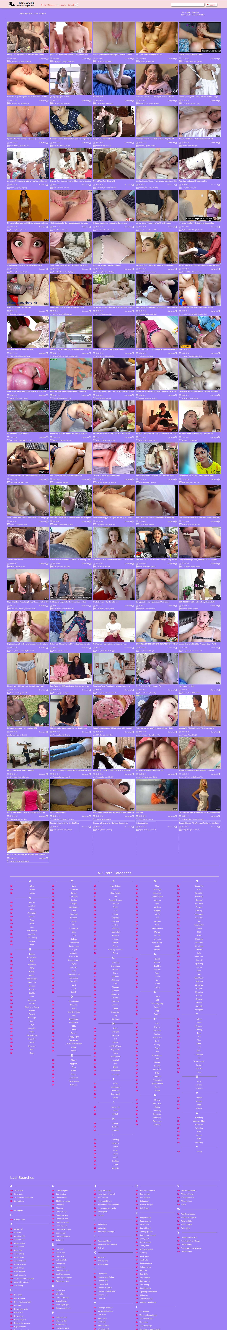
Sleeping (199, 1042)
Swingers (199, 1113)
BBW (97, 735)
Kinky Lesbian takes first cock (190, 939)
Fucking (111, 272)
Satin (199, 992)
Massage (157, 992)
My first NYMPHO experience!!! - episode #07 (196, 434)
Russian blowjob (146, 1308)
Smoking (199, 1049)
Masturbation (157, 1000)
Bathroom (32, 1068)
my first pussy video (57, 812)
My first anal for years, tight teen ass (149, 770)
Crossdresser (73, 1063)
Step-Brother (32, 1138)
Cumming (74, 1081)
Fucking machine (115, 1053)
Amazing (184, 524)
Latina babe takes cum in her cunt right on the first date (27, 896)
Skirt (199, 1035)
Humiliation (115, 1174)
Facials (115, 992)
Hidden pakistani (105, 1304)
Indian (115, 1186)
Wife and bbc (186, 1324)
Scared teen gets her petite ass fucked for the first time (27, 97)
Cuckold (73, 1070)
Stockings (199, 1088)
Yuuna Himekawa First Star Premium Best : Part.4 (68, 939)
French (115, 1045)
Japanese (115, 1210)
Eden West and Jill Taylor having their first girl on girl (69, 686)
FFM (115, 1014)
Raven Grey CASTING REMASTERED (150, 907)
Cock (198, 103)
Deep (73, 1118)
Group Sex (115, 1115)
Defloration (73, 1125)
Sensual (199, 1003)
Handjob (115, 1135)
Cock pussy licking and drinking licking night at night (26, 391)
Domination (73, 1143)
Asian (16, 61)
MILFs (157, 1017)
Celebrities (73, 1010)
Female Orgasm (115, 1003)
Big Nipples (60, 145)
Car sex (74, 996)
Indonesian (115, 1190)
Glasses (115, 1094)
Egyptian (73, 1167)
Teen (199, 1136)
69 (96, 356)
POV (157, 1176)
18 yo (12, 61)
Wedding (199, 1231)
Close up (59, 1311)
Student (199, 1098)
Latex (115, 1250)
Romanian (157, 1221)
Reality (157, 1203)
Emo (74, 1170)
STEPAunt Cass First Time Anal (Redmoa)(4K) (24, 265)
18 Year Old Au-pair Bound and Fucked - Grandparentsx (199, 265)
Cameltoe (74, 992)
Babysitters (32, 1061)
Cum (74, 1074)
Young (199, 1255)
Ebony (73, 1163)
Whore (199, 1238)
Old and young (157, 1106)
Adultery (102, 103)
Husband (115, 1177)
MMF (157, 1028)
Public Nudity (157, 1186)
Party (157, 1151)
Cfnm (156, 230)
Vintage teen (186, 1304)
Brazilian (31, 1131)
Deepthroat (73, 1122)
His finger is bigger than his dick (19, 307)
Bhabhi (59, 398)
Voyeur (199, 1211)
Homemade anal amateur (108, 1308)
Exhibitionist (74, 1184)
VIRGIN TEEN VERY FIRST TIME (191, 55)
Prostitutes (157, 1183)
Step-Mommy (157, 1031)
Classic (74, 1024)
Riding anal (144, 1304)
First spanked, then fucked (146, 918)
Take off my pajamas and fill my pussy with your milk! (113, 728)
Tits (199, 1150)
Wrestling (199, 1245)
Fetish (115, 1010)
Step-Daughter (74, 1115)
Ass (19, 103)
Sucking (199, 1102)
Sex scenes (144, 1327)
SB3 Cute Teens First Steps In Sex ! (149, 55)
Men (157, 1007)
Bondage (152, 608)
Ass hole (24, 693)
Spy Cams (199, 1081)
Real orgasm (145, 1300)
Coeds (194, 651)
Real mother (145, 1297)
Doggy (112, 651)
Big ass (147, 145)
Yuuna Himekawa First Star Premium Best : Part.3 (154, 939)
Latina (115, 1257)
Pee (157, 1155)
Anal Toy (141, 398)
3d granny (18, 1297)
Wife (199, 1242)
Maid (157, 989)
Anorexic (66, 188)
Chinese (73, 1021)
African (102, 314)
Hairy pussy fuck (104, 1293)
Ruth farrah (144, 1311)
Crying (73, 1067)
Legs (115, 1260)
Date (189, 12)
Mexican (157, 1010)
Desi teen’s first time (58, 929)
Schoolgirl (199, 996)
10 (193, 15)
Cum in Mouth (74, 1077)
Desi (69, 398)
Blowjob (141, 61)
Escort (73, 1177)
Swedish (198, 1109)
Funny (115, 1056)
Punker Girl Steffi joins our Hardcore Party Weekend (198, 896)
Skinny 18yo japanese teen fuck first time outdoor (25, 55)
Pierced (157, 1165)
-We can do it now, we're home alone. (106, 476)
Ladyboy (115, 1246)
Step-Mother (157, 1045)
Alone (97, 482)
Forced (115, 1042)
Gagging (115, 1065)
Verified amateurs (188, 1293)
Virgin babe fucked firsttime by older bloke (66, 950)
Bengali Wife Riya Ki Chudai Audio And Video (67, 307)
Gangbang (115, 1069)
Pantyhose (157, 1141)
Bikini (32, 1099)
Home (43, 5)
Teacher (199, 1129)
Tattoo (199, 1125)
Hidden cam (103, 1300)
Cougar (74, 1053)
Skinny (199, 1031)
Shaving (199, 1014)
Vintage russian (187, 1300)
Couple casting (62, 1318)
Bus (31, 1152)
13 (199, 15)
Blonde (59, 230)
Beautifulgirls (109, 61)
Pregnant (157, 1179)
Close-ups (13, 314)
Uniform (199, 1188)
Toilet (199, 1154)
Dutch (73, 1154)
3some (184, 272)
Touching (199, 1157)
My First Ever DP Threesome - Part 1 (149, 686)
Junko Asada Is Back (15, 560)
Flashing (115, 1031)
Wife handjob (186, 1327)
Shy (199, 1024)
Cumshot (153, 861)
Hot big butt (102, 1315)
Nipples (157, 1072)
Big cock (199, 61)
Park (157, 1144)
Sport (199, 1074)
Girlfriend (115, 1083)
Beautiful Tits (196, 524)
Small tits (70, 956)
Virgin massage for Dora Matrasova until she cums (69, 223)
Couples (20, 314)
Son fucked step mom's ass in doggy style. (66, 476)
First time (28, 61)
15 (203, 15)
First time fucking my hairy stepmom (107, 265)
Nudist (157, 1080)
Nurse (157, 1087)
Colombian (109, 735)
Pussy (157, 1194)
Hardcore (115, 1138)
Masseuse (157, 996)
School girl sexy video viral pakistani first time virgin (198, 97)
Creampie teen (62, 1322)
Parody (157, 1148)
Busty (32, 1156)
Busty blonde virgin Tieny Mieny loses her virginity (198, 560)
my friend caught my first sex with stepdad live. (196, 223)
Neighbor (157, 1069)
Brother (104, 440)
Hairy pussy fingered (106, 1297)
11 (194, 15)
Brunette (21, 61)
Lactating (115, 1243)
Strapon (199, 1091)
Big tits (18, 188)
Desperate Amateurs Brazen (104, 139)
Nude (157, 1076)
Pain (157, 1126)
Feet (25, 819)
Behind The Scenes (201, 935)
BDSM (189, 272)
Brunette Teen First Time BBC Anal (20, 349)
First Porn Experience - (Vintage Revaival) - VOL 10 (155, 97)
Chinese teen (61, 1300)
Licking (115, 1267)
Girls (115, 1087)
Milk (157, 1021)
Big (104, 145)
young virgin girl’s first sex (60, 97)
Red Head (157, 1206)
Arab (143, 314)
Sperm (199, 1070)
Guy (115, 1118)
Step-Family (115, 996)
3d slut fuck (19, 1304)
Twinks (199, 1171)
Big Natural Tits (191, 61)
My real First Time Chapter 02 (104, 181)
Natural (157, 1065)
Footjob (115, 1038)
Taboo (199, 1122)
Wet (199, 1235)
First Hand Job (184, 349)
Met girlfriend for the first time (18, 434)
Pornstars (157, 1172)
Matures (157, 1003)
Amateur (60, 103)
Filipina (115, 1017)
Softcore (198, 1053)
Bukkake (31, 1149)
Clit (73, 1028)
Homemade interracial (107, 1311)
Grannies (115, 1108)
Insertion (115, 1194)
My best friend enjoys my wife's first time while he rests (71, 770)
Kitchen (115, 1230)
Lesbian (115, 1264)
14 (201, 15)
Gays (115, 1076)
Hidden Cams (115, 1149)
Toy (199, 1161)
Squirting (199, 1084)
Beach (32, 1078)
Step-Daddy (74, 1104)
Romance (157, 1217)
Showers (199, 1021)
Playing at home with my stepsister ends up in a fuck (69, 918)
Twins (199, 1175)
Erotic (73, 1174)
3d (11, 272)
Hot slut (101, 1318)
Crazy (108, 188)
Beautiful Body (25, 861)
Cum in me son (62, 1325)
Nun (157, 1083)
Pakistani (157, 1133)
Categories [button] (51, 5)
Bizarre (32, 1106)
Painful (157, 1130)
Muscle (157, 1053)
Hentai (115, 1145)
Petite (157, 1162)
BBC (64, 314)
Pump (157, 1190)
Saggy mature (145, 1320)
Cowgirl (199, 651)
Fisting (115, 1028)
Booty (32, 1124)
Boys (32, 1128)
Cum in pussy (61, 1329)
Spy (199, 1077)
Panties (157, 1137)
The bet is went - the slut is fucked (105, 602)
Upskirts (199, 1191)
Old (66, 956)
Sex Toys (199, 1007)
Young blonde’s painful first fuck (19, 950)
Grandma (115, 1101)
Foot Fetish (115, 1035)
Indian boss (102, 1327)
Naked (157, 1062)
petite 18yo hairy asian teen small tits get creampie (69, 55)
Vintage (199, 1204)
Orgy (157, 1114)
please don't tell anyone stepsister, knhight (109, 349)
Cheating (192, 103)
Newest (71, 5)
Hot (115, 1167)
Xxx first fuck (98, 97)
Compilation (74, 1045)
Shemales (199, 1017)
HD (196, 440)
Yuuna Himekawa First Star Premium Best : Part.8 (197, 644)
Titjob (199, 1147)
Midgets (157, 1014)
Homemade (115, 1159)
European (62, 440)
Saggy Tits (199, 989)
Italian (115, 1201)
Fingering (24, 188)
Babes (16, 145)
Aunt (149, 188)
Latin (115, 1253)
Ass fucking (25, 103)
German (115, 1080)
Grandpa (115, 1104)
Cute (146, 61)
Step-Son (199, 1060)
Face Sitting (115, 989)
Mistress (157, 1024)
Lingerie (115, 1271)
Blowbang (68, 145)
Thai (199, 1140)
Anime (32, 1019)
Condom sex (73, 1049)
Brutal (105, 230)
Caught (200, 230)
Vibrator (199, 1201)
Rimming (157, 1213)
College (64, 61)
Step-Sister (199, 1028)
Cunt (74, 1088)
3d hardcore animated (23, 1300)
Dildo (74, 1129)
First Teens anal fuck (101, 907)
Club (74, 1035)
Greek (115, 1111)
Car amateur (61, 1297)
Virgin (199, 1208)
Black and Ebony (19, 356)
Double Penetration (74, 1147)
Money (157, 1035)
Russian (157, 1228)
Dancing (73, 1108)
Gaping (115, 1072)
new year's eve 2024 (186, 686)
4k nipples (18, 1313)
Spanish (199, 1063)
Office (157, 1099)
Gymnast (115, 1122)
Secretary (199, 1000)
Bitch (15, 819)
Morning (157, 1042)
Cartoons (19, 272)
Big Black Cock (24, 145)
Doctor (73, 1133)
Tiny (199, 1143)
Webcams (199, 1228)
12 (197, 15)
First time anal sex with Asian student (193, 181)
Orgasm (157, 1110)
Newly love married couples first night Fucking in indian (70, 139)
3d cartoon (18, 1293)
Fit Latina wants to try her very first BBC (22, 728)
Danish (74, 1111)
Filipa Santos (19, 1323)
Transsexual (199, 1164)
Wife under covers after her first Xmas (107, 918)
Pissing (157, 1169)
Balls (32, 1064)
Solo (199, 1056)
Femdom (115, 1007)
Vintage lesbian (187, 1297)
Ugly (199, 1184)
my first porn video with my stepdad (20, 770)
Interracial (115, 1197)
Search (212, 5)
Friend (115, 1049)
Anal (15, 103)
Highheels (115, 1152)
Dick (24, 314)
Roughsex (157, 1224)
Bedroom (32, 1085)
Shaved (199, 1010)
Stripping (199, 1095)
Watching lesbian (188, 1317)
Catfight (74, 1007)
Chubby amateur (63, 1304)
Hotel (115, 1170)
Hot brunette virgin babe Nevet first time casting (68, 602)
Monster (157, 1038)
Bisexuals (19, 398)
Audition (148, 914)
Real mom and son (147, 1293)
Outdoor (157, 1117)
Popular (63, 5)
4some (32, 996)
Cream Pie (70, 61)
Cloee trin (60, 1308)
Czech (28, 956)
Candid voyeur (62, 1293)
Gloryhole (115, 1097)
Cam (74, 989)
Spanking (199, 1067)
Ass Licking (13, 440)
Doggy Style (22, 440)
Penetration (157, 1158)
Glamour (115, 1090)
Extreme (73, 1188)
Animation (32, 1016)
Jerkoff (115, 1217)
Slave (199, 1038)
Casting (200, 819)
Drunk (73, 1150)
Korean (115, 1233)
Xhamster (43, 58)
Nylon (157, 1090)
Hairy (115, 1131)
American (66, 103)
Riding (157, 1210)
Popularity (195, 12)
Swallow (199, 1106)
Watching (199, 1221)
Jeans (115, 1213)
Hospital (115, 1163)
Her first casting (13, 939)
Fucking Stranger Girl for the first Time (64, 854)
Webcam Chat (199, 1224)
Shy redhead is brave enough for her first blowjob (68, 728)
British (112, 924)
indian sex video (142, 854)
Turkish (199, 1168)
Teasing (199, 1133)
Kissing (115, 1226)
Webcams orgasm (188, 1320)
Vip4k (183, 1308)
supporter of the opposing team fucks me (194, 918)
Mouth (157, 1049)
